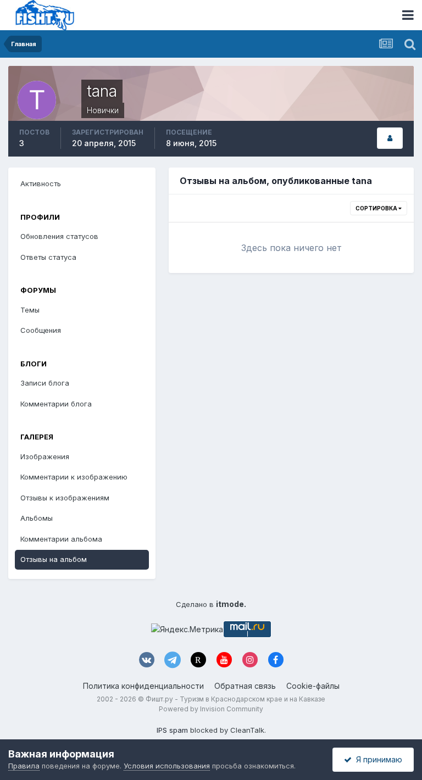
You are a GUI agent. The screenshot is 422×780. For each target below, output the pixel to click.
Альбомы (36, 518)
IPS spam (172, 730)
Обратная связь (245, 685)
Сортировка (377, 208)
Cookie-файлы (313, 685)
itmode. (231, 604)
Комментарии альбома (61, 538)
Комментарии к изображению (73, 476)
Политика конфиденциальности (143, 685)
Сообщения (40, 330)
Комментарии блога (56, 403)
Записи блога (44, 382)
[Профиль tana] (390, 138)
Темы (30, 309)
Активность (40, 183)
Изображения (44, 456)
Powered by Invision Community (211, 709)
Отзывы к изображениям (64, 497)
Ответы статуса (48, 257)
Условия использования (167, 765)
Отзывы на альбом (53, 559)
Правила (24, 765)
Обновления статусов (59, 236)
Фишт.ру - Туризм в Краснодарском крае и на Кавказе (235, 699)
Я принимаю (377, 759)
